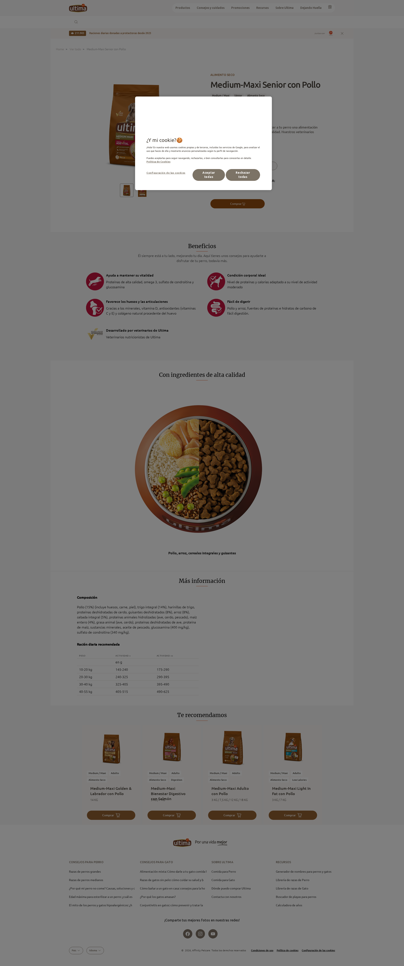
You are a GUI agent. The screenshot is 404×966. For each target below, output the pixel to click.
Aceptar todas (208, 175)
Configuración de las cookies (165, 172)
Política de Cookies (158, 161)
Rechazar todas (243, 175)
